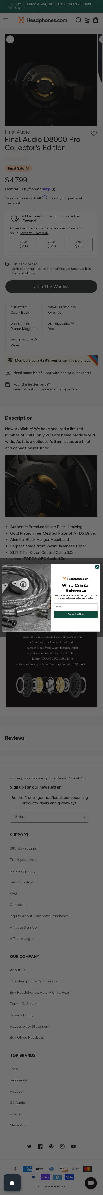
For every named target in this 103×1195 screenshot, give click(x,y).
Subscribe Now (76, 614)
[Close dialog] (97, 567)
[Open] (12, 1182)
